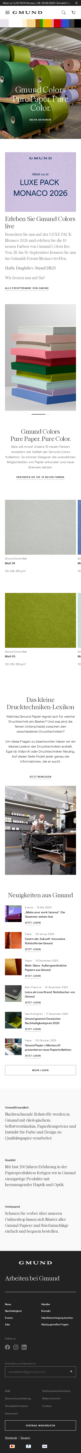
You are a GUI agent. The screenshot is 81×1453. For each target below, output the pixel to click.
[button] (7, 12)
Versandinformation (16, 1405)
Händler (45, 1304)
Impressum (11, 1413)
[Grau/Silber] (4, 23)
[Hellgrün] (44, 23)
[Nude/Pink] (53, 23)
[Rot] (57, 23)
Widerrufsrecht (51, 1398)
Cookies (47, 1405)
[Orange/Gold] (48, 23)
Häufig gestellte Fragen (55, 1324)
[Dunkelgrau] (71, 23)
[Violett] (61, 23)
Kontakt (46, 1310)
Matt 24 (10, 563)
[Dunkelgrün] (41, 23)
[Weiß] (15, 23)
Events (9, 1317)
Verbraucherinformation (56, 1391)
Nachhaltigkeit (13, 1310)
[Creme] (24, 23)
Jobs (7, 1324)
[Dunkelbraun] (38, 23)
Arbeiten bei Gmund (33, 1278)
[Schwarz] (77, 23)
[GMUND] (27, 12)
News (8, 1304)
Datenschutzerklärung (18, 1398)
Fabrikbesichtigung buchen (57, 1317)
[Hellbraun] (31, 23)
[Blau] (66, 23)
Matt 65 (10, 656)
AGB (7, 1391)
